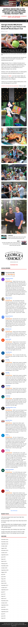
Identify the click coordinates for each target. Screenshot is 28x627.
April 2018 (3, 581)
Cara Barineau (9, 352)
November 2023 (4, 539)
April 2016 (3, 607)
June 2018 (3, 576)
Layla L (7, 434)
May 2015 (3, 618)
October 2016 (4, 603)
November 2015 (4, 609)
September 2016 (4, 605)
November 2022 (4, 541)
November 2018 (4, 565)
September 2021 (4, 543)
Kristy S (7, 490)
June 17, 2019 (4, 31)
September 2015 (4, 611)
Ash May (7, 359)
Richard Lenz (8, 329)
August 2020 (4, 548)
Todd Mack (8, 385)
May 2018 (3, 578)
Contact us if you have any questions (9, 86)
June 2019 (3, 557)
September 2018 (4, 570)
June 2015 (3, 616)
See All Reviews (14, 510)
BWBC (10, 76)
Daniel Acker (8, 339)
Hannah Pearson (9, 316)
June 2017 (3, 594)
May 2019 (3, 559)
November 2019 (4, 550)
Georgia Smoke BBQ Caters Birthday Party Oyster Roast (13, 529)
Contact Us (14, 265)
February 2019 (4, 563)
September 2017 (4, 589)
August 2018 (4, 572)
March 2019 (3, 561)
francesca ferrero (9, 278)
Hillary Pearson (9, 298)
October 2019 (4, 552)
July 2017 (3, 592)
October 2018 (4, 567)
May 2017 (3, 596)
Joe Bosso (8, 395)
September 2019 (4, 554)
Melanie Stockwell (10, 469)
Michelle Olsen (9, 420)
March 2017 (3, 598)
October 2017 (4, 587)
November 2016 (4, 600)
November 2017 (4, 585)
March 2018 (3, 583)
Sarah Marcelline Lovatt (11, 407)
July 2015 (3, 613)
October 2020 (4, 546)
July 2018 (3, 574)
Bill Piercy (8, 450)
